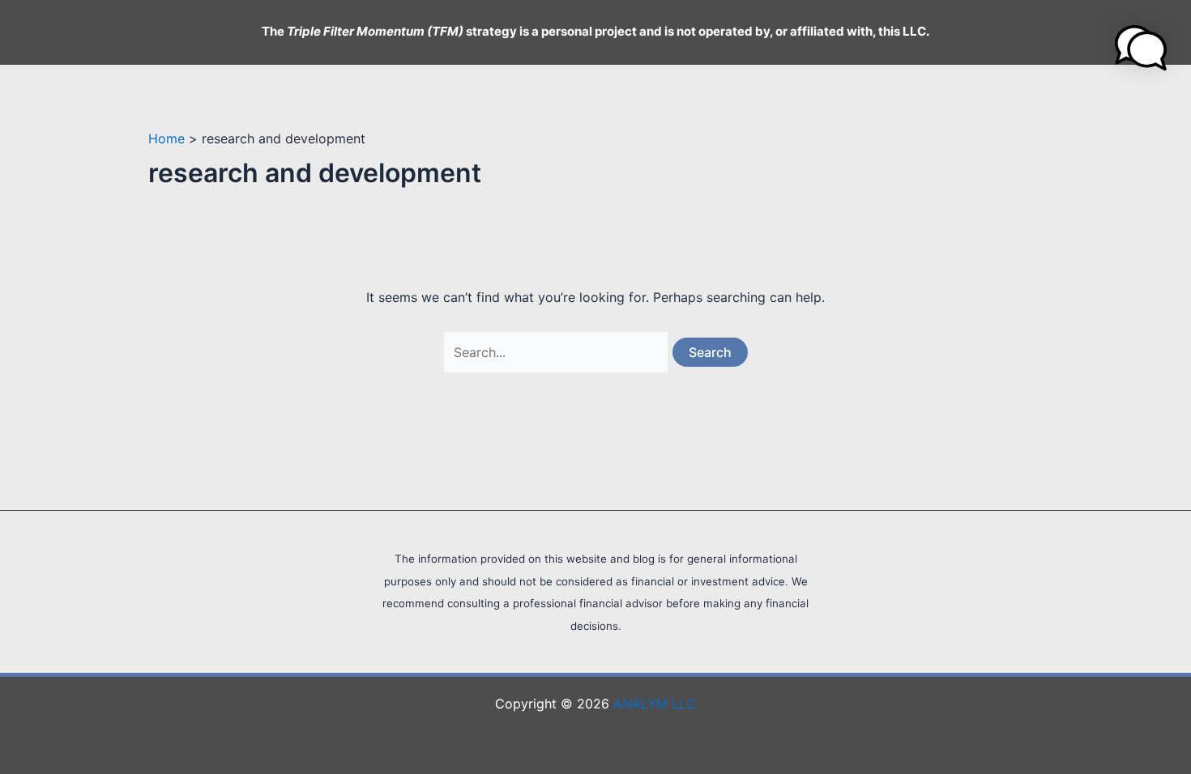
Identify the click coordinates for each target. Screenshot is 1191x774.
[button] (1141, 47)
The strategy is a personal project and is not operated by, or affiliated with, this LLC (594, 31)
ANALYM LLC (654, 703)
